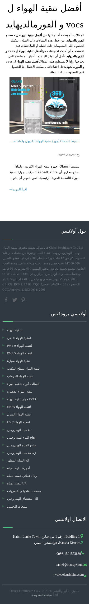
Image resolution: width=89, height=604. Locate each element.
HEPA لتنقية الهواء (19, 407)
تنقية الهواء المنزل (19, 414)
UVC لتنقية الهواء (18, 422)
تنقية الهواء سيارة (18, 361)
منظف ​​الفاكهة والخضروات (24, 491)
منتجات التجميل (17, 506)
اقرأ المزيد (20, 189)
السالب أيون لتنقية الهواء (23, 384)
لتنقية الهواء (14, 330)
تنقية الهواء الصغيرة (20, 391)
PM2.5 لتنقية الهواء (19, 353)
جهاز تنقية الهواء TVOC (22, 399)
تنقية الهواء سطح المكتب (23, 368)
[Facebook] (6, 299)
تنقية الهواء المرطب (20, 376)
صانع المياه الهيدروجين (21, 445)
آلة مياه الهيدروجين (19, 430)
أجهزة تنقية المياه (18, 468)
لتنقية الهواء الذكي (19, 338)
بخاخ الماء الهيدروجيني (21, 437)
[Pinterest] (23, 299)
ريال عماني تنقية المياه (22, 476)
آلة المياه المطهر (18, 460)
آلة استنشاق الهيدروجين (22, 498)
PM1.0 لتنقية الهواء (19, 345)
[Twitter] (15, 299)
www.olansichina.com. (68, 574)
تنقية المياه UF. (17, 483)
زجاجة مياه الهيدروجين (21, 453)
